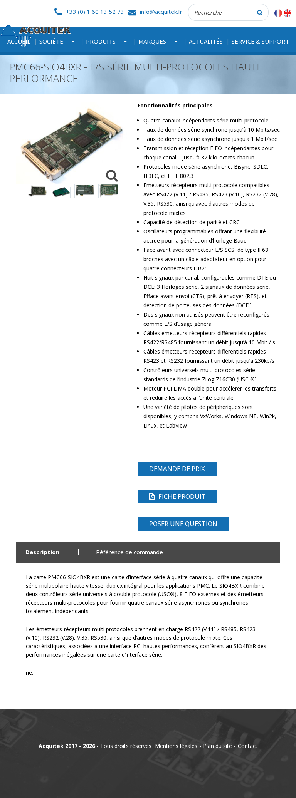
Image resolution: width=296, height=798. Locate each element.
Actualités (206, 41)
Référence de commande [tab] (129, 552)
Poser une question (183, 523)
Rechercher (260, 12)
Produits (101, 41)
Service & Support (260, 41)
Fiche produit (182, 496)
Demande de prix (177, 468)
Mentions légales (176, 745)
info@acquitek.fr (161, 11)
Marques (152, 41)
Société (51, 41)
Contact (247, 745)
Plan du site (217, 745)
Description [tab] (42, 552)
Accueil (18, 41)
